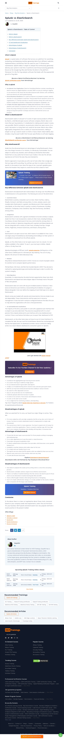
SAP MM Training (53, 604)
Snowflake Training (10, 668)
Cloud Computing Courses (24, 707)
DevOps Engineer (18, 699)
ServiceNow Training (39, 652)
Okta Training (9, 645)
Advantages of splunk (15, 45)
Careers (30, 723)
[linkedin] (19, 530)
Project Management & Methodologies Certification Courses (21, 715)
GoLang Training (38, 650)
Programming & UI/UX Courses (49, 713)
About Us (11, 723)
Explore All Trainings (12, 597)
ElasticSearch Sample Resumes (39, 457)
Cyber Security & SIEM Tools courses (42, 707)
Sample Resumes (14, 725)
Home (6, 13)
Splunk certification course (13, 80)
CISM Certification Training (28, 681)
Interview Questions (26, 725)
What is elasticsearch (15, 37)
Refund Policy (20, 728)
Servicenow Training (38, 654)
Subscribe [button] (30, 372)
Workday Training (10, 654)
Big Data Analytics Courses (30, 705)
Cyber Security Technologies (12, 621)
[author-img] (7, 24)
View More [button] (27, 685)
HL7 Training (8, 601)
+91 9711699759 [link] (11, 634)
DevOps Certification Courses (30, 709)
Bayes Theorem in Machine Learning (47, 618)
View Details (29, 589)
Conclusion (12, 51)
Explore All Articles (12, 614)
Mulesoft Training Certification (22, 601)
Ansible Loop (18, 618)
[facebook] (11, 530)
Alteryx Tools (8, 618)
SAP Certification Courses (45, 715)
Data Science (24, 692)
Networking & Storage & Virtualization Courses (39, 711)
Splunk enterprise (34, 250)
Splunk (7, 59)
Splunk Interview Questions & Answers (34, 403)
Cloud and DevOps (39, 699)
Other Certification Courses (32, 713)
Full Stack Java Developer (12, 692)
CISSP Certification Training (44, 681)
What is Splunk (13, 34)
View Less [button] (8, 720)
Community (38, 723)
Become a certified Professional (32, 736)
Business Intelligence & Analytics (48, 705)
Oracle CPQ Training (11, 652)
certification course (15, 140)
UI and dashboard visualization (18, 42)
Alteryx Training (9, 647)
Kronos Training (9, 663)
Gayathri (14, 24)
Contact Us (18, 723)
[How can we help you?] (60, 735)
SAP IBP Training (41, 604)
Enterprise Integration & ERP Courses (15, 711)
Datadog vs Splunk (12, 518)
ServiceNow (8, 699)
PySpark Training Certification (40, 601)
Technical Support (31, 728)
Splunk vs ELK (11, 516)
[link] (23, 530)
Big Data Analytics (20, 13)
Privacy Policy (38, 725)
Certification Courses (10, 707)
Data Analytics (28, 699)
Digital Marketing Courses (47, 709)
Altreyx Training (37, 645)
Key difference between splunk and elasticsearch (24, 39)
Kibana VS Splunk (12, 524)
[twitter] (15, 530)
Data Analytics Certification (37, 692)
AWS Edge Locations (29, 618)
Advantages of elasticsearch (17, 48)
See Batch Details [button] (29, 492)
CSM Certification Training (25, 683)
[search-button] (58, 3)
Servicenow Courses (10, 718)
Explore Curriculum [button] (36, 183)
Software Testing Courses (24, 718)
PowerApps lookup (27, 621)
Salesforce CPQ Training (11, 604)
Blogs (11, 13)
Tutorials (52, 723)
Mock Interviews (42, 728)
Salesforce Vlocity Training (27, 604)
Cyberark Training (38, 647)
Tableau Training (10, 671)
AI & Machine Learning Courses (13, 705)
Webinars (45, 723)
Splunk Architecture (12, 522)
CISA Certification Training (12, 681)
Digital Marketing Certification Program (44, 683)
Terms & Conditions (48, 725)
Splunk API (10, 520)
